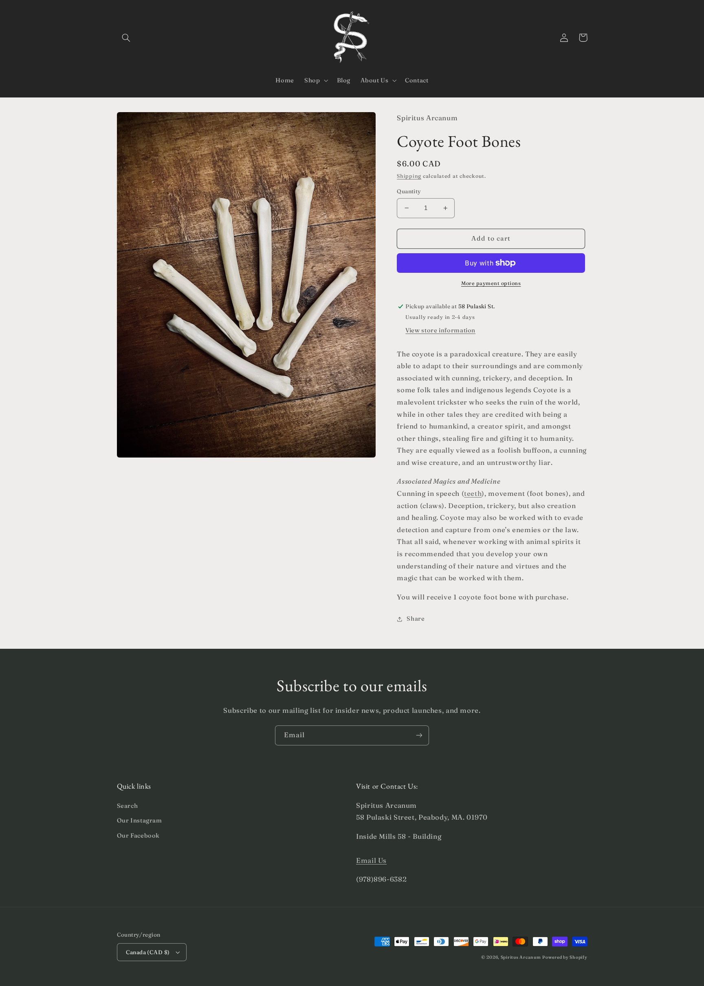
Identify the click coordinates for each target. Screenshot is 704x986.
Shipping (409, 176)
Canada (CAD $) (148, 952)
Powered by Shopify (564, 957)
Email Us (371, 860)
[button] (126, 37)
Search (127, 805)
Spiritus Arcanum (521, 957)
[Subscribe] (419, 735)
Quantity (409, 191)
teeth (473, 493)
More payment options (491, 283)
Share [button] (416, 619)
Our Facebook (138, 835)
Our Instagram (139, 820)
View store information (440, 330)
